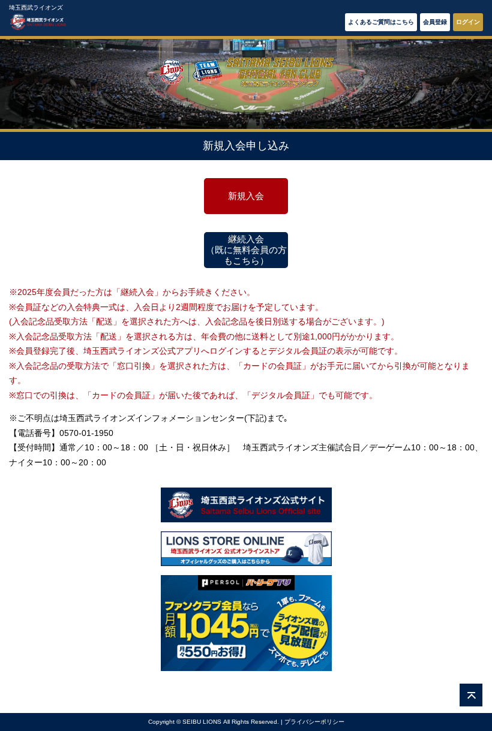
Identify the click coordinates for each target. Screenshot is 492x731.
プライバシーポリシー (314, 721)
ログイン (468, 22)
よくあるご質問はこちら (381, 22)
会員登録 (435, 22)
